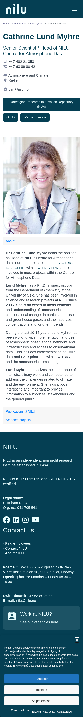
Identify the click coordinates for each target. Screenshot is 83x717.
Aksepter (42, 678)
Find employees (18, 543)
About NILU (14, 553)
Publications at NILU (20, 411)
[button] (77, 640)
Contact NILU (64, 711)
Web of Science (35, 117)
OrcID (10, 117)
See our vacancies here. (39, 622)
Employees (36, 23)
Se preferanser (41, 701)
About (10, 241)
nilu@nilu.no (26, 601)
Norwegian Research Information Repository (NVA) (41, 104)
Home (6, 23)
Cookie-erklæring (20, 710)
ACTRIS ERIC (47, 268)
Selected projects (18, 420)
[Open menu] (74, 9)
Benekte (41, 689)
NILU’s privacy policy (43, 711)
